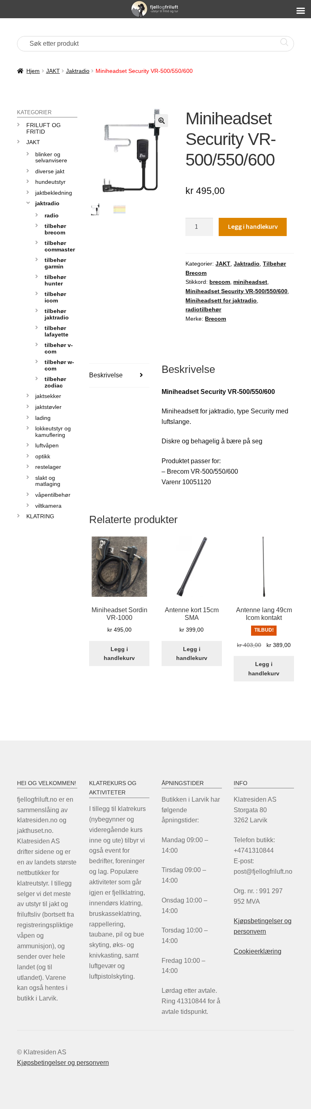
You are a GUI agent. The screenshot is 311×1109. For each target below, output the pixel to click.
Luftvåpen (47, 445)
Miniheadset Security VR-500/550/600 (236, 291)
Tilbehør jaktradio (57, 314)
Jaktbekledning (53, 192)
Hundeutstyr (50, 182)
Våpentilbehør (52, 495)
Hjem (33, 71)
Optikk (42, 456)
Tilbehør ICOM (55, 297)
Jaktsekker (48, 396)
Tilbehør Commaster (60, 246)
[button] (161, 120)
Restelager (48, 467)
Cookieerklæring (257, 951)
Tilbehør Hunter (55, 280)
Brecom (215, 318)
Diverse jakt (49, 171)
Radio (52, 215)
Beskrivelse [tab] (106, 375)
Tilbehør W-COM (59, 365)
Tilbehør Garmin (55, 263)
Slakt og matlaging (47, 481)
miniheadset (250, 282)
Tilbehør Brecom (55, 229)
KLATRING (40, 516)
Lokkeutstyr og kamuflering (53, 431)
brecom (219, 282)
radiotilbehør (203, 309)
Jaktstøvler (48, 407)
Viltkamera (48, 505)
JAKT (53, 71)
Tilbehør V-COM (59, 348)
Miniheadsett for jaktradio (221, 300)
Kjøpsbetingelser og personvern (63, 1062)
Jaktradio (77, 71)
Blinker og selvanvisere (51, 157)
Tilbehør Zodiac (55, 382)
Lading (43, 418)
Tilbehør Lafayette (56, 331)
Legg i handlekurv (253, 226)
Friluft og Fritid (43, 128)
